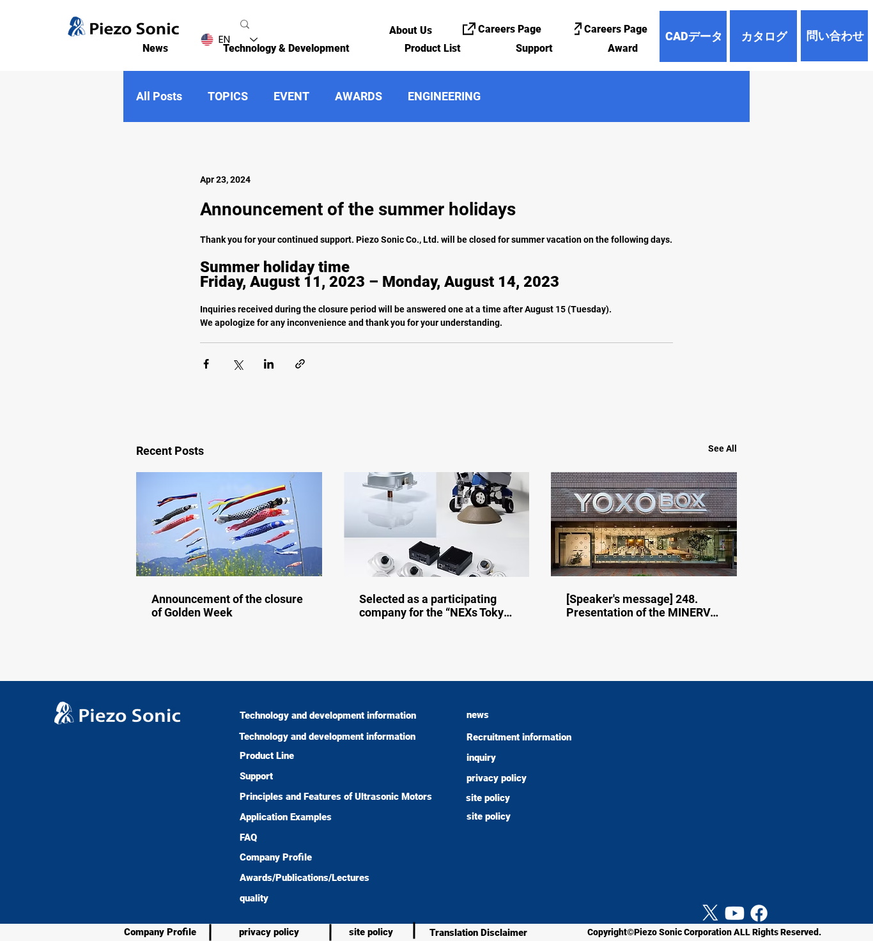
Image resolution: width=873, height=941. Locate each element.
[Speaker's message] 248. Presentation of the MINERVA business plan (642, 605)
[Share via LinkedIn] (269, 364)
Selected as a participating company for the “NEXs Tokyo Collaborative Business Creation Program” (434, 605)
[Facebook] (759, 913)
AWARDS (358, 96)
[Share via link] (300, 364)
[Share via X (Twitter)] (237, 364)
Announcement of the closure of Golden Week (227, 605)
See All (722, 448)
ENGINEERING (444, 96)
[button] (269, 48)
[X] (710, 913)
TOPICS (228, 96)
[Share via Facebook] (206, 364)
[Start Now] (18, 874)
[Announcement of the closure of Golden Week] (229, 524)
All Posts (159, 96)
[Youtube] (734, 913)
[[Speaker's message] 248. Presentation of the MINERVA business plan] (644, 524)
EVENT (291, 96)
